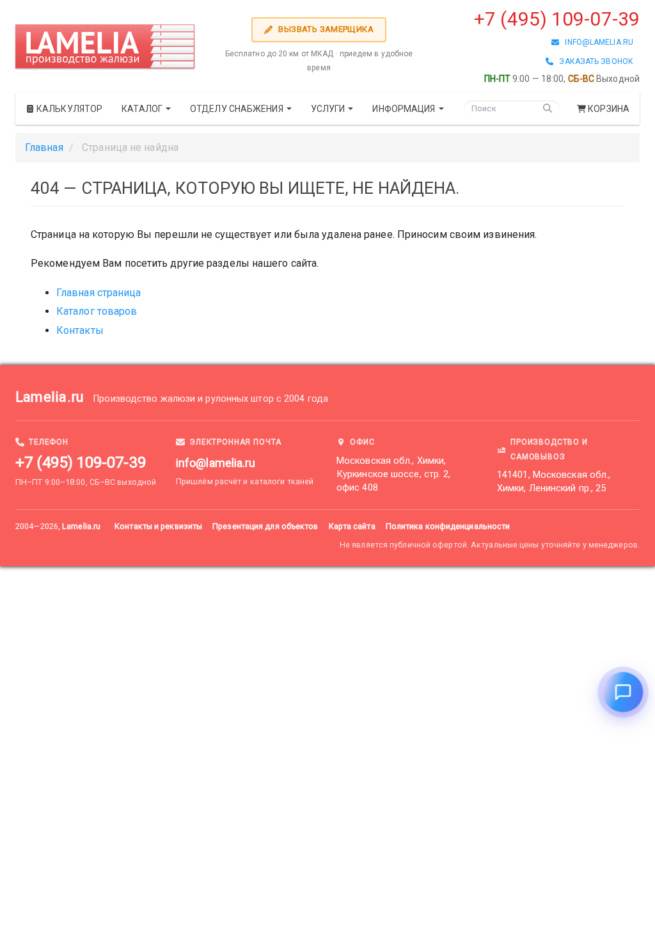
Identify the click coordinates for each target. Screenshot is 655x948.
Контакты (80, 330)
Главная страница (98, 293)
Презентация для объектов (265, 526)
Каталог (143, 109)
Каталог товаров (97, 311)
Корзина (608, 109)
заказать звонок (593, 61)
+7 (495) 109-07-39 (557, 19)
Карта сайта (352, 526)
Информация (404, 109)
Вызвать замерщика (325, 29)
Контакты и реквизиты (158, 526)
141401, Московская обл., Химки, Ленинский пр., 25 (553, 482)
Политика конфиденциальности (448, 526)
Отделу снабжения (237, 109)
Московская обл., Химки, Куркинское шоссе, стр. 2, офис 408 (393, 474)
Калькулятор (68, 109)
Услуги (329, 109)
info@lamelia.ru (596, 42)
